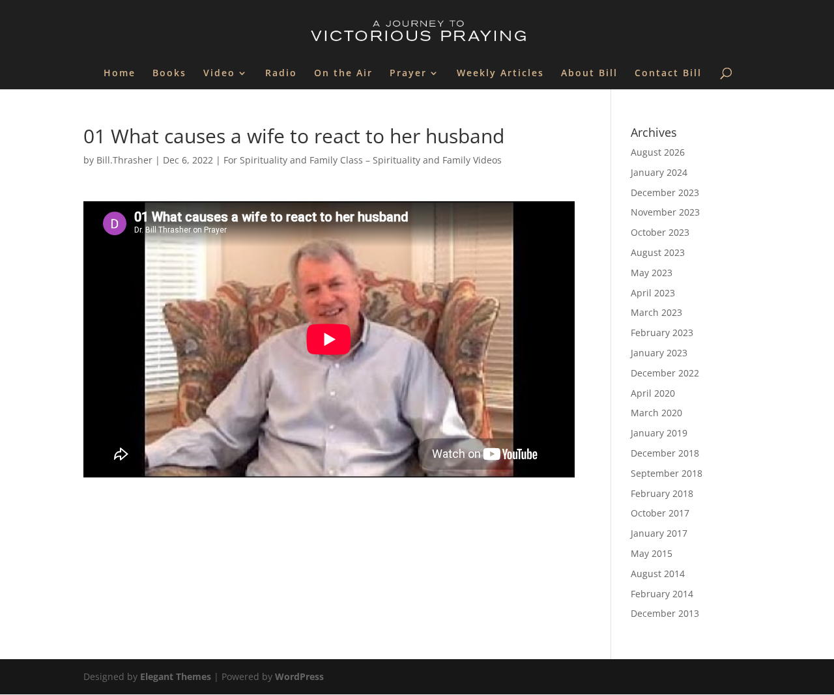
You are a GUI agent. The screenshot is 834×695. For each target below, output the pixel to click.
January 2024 (659, 172)
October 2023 (660, 232)
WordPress (299, 676)
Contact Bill (668, 73)
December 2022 (665, 373)
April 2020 (653, 393)
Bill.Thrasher (124, 160)
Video (219, 73)
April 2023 (653, 293)
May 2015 (651, 553)
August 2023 (658, 252)
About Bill (589, 73)
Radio (281, 73)
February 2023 (662, 332)
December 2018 (665, 453)
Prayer (408, 73)
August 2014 (658, 573)
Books (169, 73)
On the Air (343, 73)
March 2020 (656, 412)
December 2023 (665, 192)
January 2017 (659, 533)
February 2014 (662, 594)
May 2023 (651, 272)
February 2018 (662, 493)
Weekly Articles (500, 73)
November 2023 (665, 212)
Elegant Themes (175, 676)
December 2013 (665, 613)
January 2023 (659, 353)
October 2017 (660, 513)
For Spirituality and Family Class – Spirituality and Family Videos (362, 160)
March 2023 (656, 312)
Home (120, 73)
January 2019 (659, 433)
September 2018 (666, 473)
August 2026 (658, 152)
